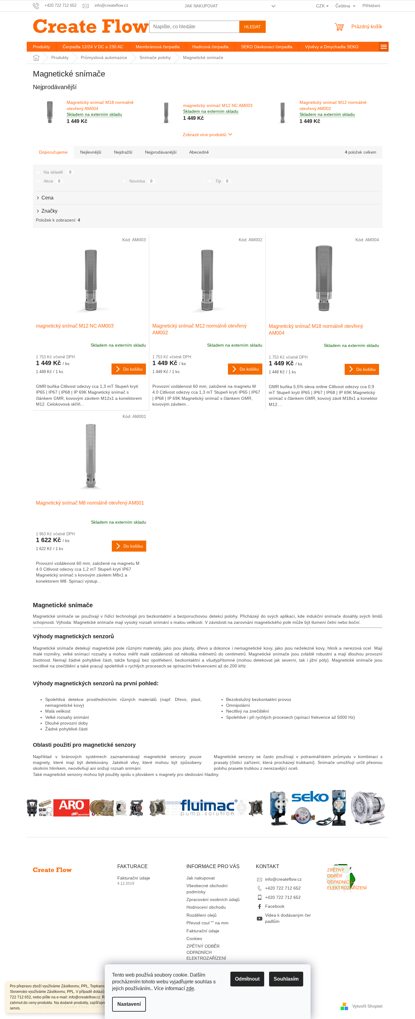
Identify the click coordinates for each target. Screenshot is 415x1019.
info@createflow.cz (283, 879)
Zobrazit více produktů (204, 134)
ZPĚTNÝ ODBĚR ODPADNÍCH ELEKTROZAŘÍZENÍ (206, 952)
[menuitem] (41, 47)
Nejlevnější (90, 152)
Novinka (140, 181)
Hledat (252, 26)
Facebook (274, 906)
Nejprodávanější (161, 152)
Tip (222, 181)
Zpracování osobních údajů (213, 899)
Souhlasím (286, 979)
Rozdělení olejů (201, 915)
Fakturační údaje (133, 877)
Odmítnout (247, 979)
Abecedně (199, 152)
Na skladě (58, 172)
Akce (52, 181)
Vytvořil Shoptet (367, 1006)
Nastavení (129, 1004)
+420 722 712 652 (283, 888)
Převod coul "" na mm (207, 922)
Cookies (194, 938)
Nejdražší (123, 152)
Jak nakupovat (201, 6)
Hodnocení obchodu (206, 907)
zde (190, 988)
